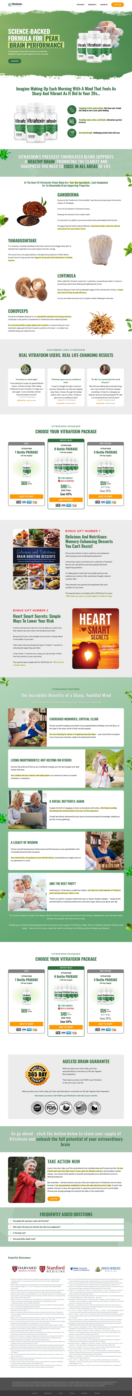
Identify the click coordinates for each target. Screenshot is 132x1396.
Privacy (72, 1393)
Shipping (84, 1393)
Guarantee (104, 4)
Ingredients (92, 4)
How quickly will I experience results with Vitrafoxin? (31, 1220)
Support (34, 1393)
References (48, 1393)
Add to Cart (26, 496)
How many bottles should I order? (24, 1238)
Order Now (117, 4)
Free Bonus (80, 4)
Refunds (97, 1393)
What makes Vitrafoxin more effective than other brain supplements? (37, 1226)
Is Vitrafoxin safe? (19, 1232)
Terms (60, 1393)
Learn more (15, 61)
